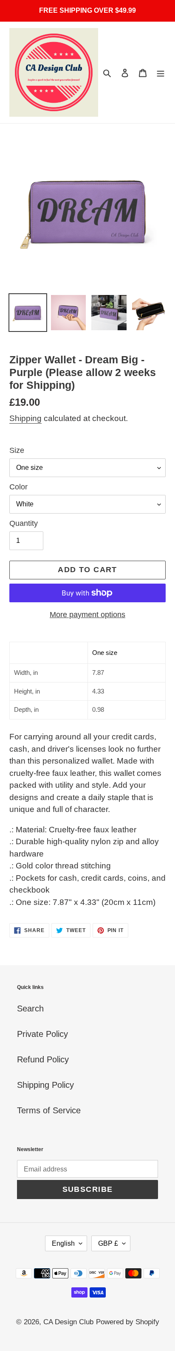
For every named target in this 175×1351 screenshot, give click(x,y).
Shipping (25, 418)
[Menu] (160, 72)
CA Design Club (68, 1322)
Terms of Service (49, 1110)
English (63, 1243)
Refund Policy (43, 1059)
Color (18, 487)
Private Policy (42, 1034)
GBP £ (108, 1243)
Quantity (23, 523)
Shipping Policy (45, 1085)
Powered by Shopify (127, 1322)
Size (16, 450)
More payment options (87, 614)
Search (30, 1008)
